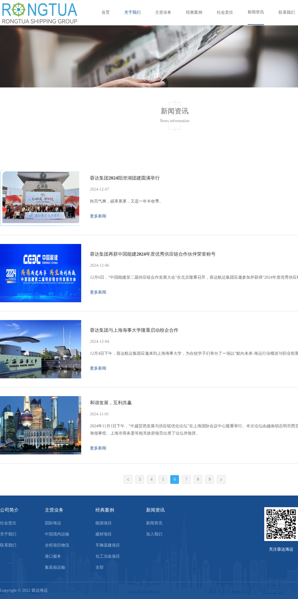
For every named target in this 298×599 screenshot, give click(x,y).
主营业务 (163, 12)
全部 (99, 567)
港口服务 (53, 556)
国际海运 (53, 523)
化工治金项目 (107, 556)
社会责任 (225, 12)
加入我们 (154, 534)
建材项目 (103, 534)
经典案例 (194, 12)
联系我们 (287, 12)
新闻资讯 (256, 12)
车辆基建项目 (107, 545)
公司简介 (9, 509)
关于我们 (132, 12)
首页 (106, 12)
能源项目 (103, 523)
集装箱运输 (55, 567)
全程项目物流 (57, 545)
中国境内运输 (57, 534)
